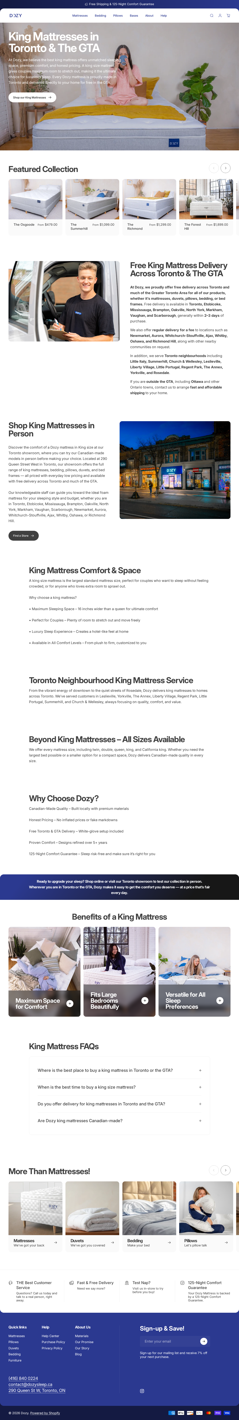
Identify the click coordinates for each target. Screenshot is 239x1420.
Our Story (82, 1348)
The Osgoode (24, 224)
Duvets (13, 1348)
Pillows (13, 1342)
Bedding (14, 1354)
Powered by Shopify (45, 1413)
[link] (23, 536)
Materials (81, 1336)
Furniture (14, 1360)
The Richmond (135, 226)
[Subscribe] (203, 1341)
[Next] (226, 168)
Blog (78, 1354)
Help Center (50, 1336)
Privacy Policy (52, 1348)
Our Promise (84, 1342)
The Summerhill (79, 226)
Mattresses (16, 1336)
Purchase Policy (53, 1342)
